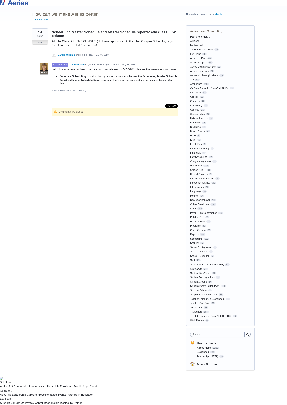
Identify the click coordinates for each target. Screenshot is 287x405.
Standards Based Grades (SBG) (207, 264)
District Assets (197, 131)
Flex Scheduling (198, 157)
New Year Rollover (200, 200)
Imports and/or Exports (202, 178)
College (194, 97)
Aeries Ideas (198, 31)
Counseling (196, 105)
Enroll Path (196, 144)
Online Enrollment (199, 204)
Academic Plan (198, 58)
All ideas (194, 41)
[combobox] (218, 334)
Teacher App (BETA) (208, 356)
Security (194, 243)
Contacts (195, 101)
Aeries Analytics (198, 62)
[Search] (247, 334)
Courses (194, 109)
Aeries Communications (203, 66)
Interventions (197, 187)
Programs (195, 225)
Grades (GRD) (197, 170)
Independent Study (200, 182)
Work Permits (197, 320)
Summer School (198, 290)
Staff (192, 260)
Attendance (196, 84)
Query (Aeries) (198, 230)
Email (193, 140)
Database (195, 122)
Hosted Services (199, 174)
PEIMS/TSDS (197, 217)
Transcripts (196, 311)
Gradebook (196, 165)
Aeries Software (207, 364)
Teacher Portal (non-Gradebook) (207, 299)
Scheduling (214, 31)
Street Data (196, 268)
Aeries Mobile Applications (204, 75)
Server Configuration (201, 247)
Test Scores (196, 307)
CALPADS (195, 92)
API (192, 79)
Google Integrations (200, 161)
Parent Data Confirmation (203, 213)
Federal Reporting (199, 148)
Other (193, 208)
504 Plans (195, 54)
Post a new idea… (200, 36)
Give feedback (206, 343)
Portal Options (197, 221)
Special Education (199, 256)
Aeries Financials (199, 71)
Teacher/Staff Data (200, 303)
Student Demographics (202, 277)
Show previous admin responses (69, 90)
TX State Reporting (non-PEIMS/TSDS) (210, 316)
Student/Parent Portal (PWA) (205, 286)
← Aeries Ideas (40, 19)
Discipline (195, 127)
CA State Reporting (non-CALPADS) (209, 88)
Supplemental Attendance (203, 294)
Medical (194, 195)
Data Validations (199, 118)
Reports (194, 234)
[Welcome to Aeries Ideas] (143, 3)
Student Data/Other (200, 273)
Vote (40, 42)
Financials (195, 152)
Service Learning (199, 251)
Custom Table (197, 114)
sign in (218, 14)
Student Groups (198, 281)
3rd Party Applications (201, 49)
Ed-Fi (193, 135)
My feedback (197, 45)
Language (195, 191)
